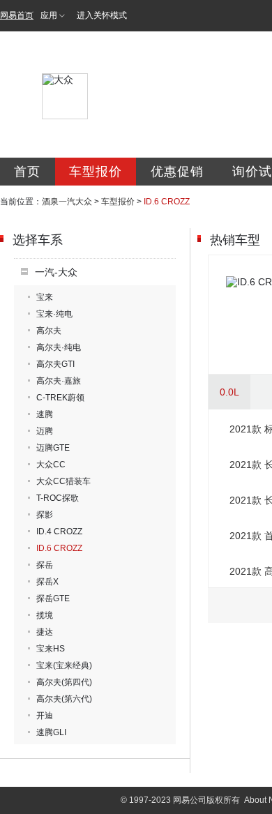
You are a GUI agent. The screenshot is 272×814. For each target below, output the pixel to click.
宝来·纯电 (54, 314)
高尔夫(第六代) (64, 699)
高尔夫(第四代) (64, 682)
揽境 (44, 615)
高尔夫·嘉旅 (58, 381)
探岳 (44, 565)
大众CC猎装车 (63, 481)
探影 (44, 515)
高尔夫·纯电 (58, 347)
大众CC (51, 464)
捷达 (44, 632)
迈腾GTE (53, 448)
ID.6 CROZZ (59, 548)
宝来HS (50, 649)
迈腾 (44, 431)
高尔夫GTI (55, 364)
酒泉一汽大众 (67, 201)
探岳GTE (53, 598)
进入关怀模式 (102, 15)
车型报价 (95, 172)
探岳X (47, 582)
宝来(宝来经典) (64, 665)
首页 (27, 172)
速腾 (44, 414)
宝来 (44, 297)
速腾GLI (51, 732)
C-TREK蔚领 (60, 397)
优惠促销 (177, 172)
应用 (48, 15)
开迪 (44, 716)
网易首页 (16, 15)
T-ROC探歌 (57, 498)
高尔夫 (48, 331)
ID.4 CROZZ (59, 531)
